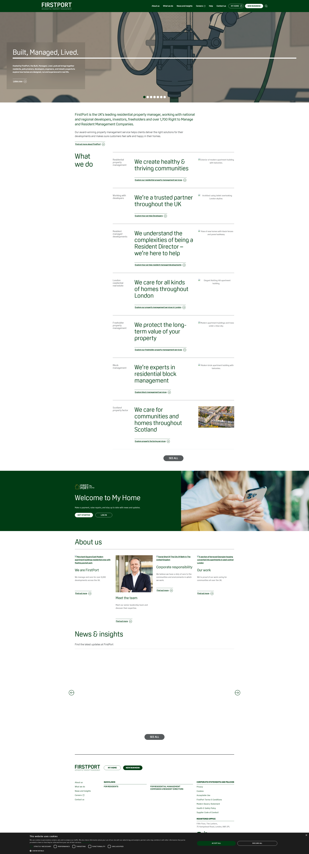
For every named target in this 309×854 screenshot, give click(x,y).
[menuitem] (155, 6)
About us (79, 782)
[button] (110, 850)
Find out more (81, 593)
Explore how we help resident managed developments (158, 265)
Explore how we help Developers (149, 215)
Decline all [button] (257, 843)
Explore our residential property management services (158, 180)
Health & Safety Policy (206, 808)
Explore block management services (151, 392)
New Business (133, 767)
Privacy (200, 786)
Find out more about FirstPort (88, 144)
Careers (78, 795)
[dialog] (154, 843)
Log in (104, 515)
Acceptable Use (203, 795)
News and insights (83, 791)
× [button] (306, 835)
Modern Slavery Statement (208, 804)
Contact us (79, 799)
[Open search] (266, 6)
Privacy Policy (86, 842)
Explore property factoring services (150, 441)
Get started (83, 515)
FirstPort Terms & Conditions (209, 799)
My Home (112, 767)
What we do (80, 786)
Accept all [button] (216, 843)
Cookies (200, 791)
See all (173, 458)
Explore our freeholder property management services (158, 349)
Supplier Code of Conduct (208, 812)
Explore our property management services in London (158, 307)
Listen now (17, 81)
